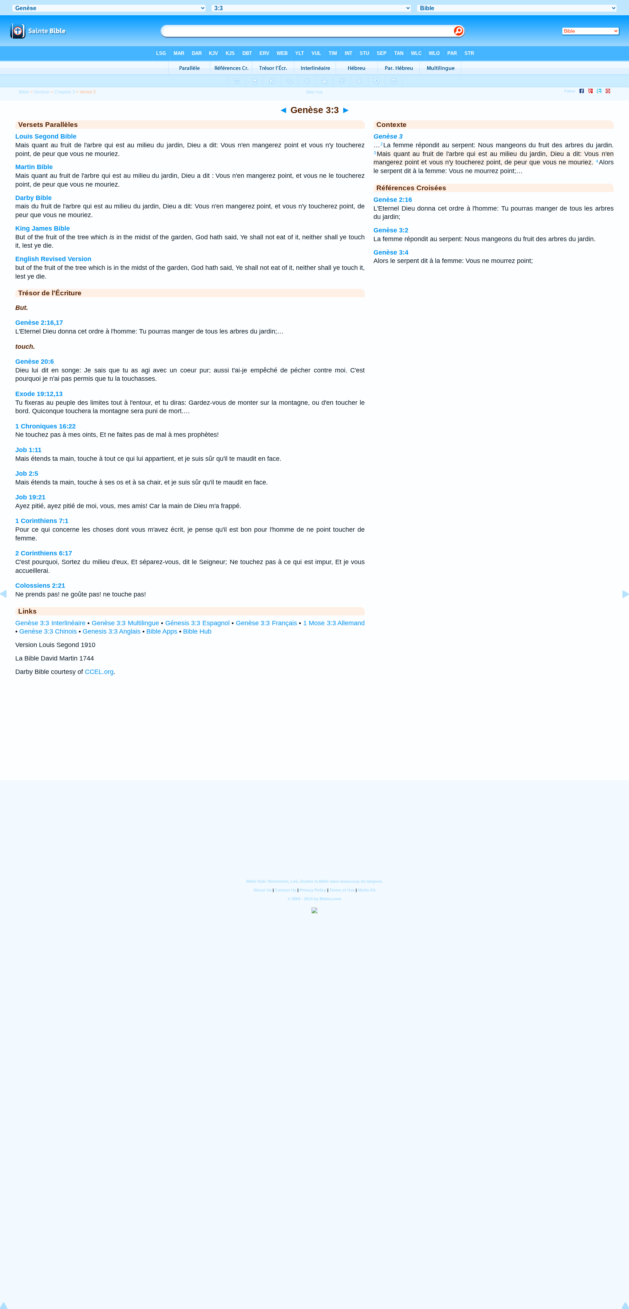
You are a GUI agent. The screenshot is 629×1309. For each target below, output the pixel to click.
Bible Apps (161, 631)
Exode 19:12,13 (39, 394)
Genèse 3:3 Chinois (48, 631)
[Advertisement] (314, 735)
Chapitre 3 (64, 92)
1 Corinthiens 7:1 (41, 520)
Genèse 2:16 (392, 199)
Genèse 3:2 (390, 230)
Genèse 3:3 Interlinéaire (50, 623)
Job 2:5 (26, 473)
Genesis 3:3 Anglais (112, 631)
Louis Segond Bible (45, 136)
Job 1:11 (28, 450)
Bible (24, 92)
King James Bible (42, 228)
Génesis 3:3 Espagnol (197, 623)
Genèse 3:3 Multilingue (125, 623)
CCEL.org (99, 671)
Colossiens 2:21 (40, 585)
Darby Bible (33, 197)
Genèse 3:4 (390, 252)
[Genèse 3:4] (620, 610)
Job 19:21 (30, 497)
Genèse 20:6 (34, 361)
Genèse (42, 92)
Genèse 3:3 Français (266, 623)
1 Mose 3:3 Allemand (334, 623)
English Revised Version (53, 259)
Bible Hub (197, 631)
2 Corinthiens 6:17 (43, 553)
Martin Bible (34, 167)
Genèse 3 (388, 136)
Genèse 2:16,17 (39, 322)
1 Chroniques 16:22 (45, 426)
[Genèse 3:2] (9, 610)
